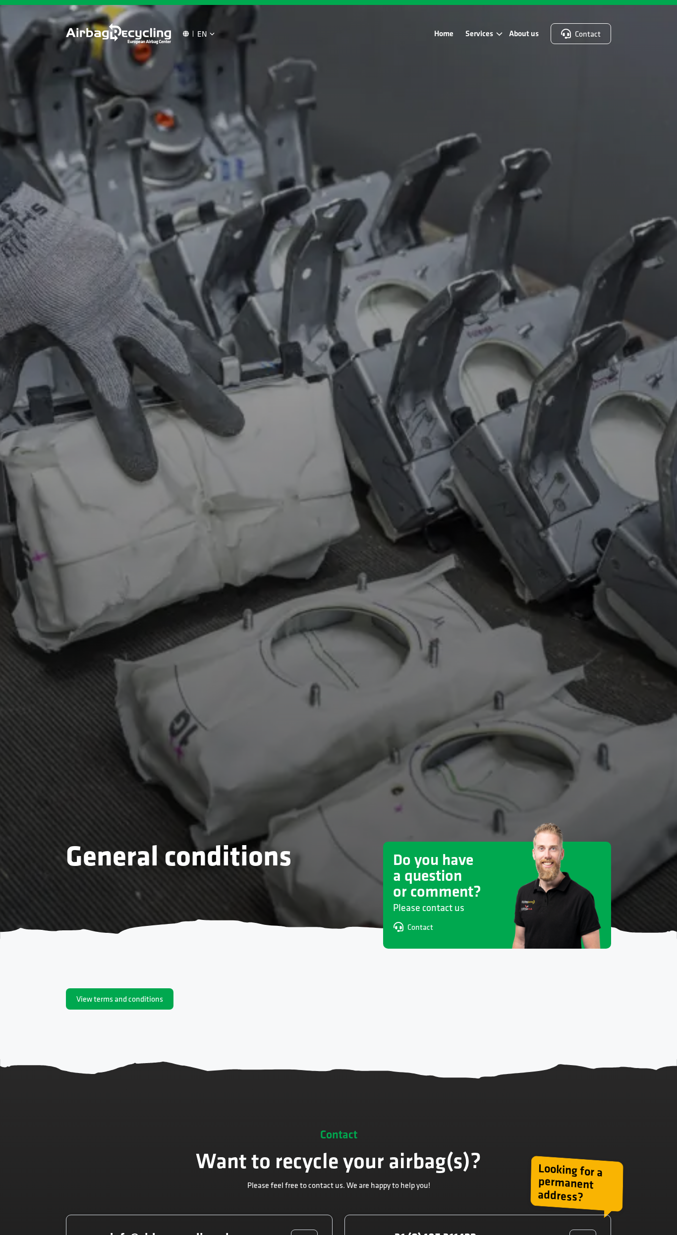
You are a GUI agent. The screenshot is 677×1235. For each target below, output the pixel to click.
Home (443, 33)
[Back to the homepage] (118, 33)
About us (524, 33)
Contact (588, 34)
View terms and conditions (119, 999)
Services (479, 33)
